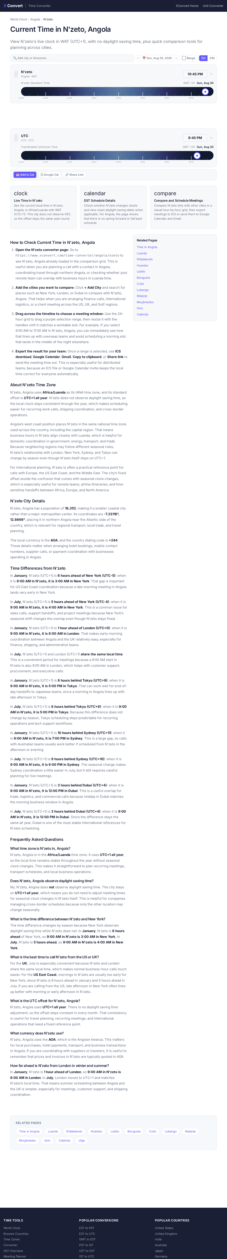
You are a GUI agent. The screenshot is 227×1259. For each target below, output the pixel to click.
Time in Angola (147, 247)
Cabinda (142, 314)
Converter (11, 1245)
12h (203, 58)
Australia (161, 1245)
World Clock (18, 19)
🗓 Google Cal (50, 174)
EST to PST (86, 1228)
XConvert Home (187, 6)
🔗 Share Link (74, 174)
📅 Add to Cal (25, 174)
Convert (27, 5)
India (158, 1239)
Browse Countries (16, 1233)
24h (212, 58)
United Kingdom (166, 1233)
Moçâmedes (145, 302)
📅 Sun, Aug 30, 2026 (157, 58)
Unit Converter (213, 6)
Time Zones (12, 1239)
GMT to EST (87, 1239)
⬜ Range (188, 58)
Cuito (140, 283)
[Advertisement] (113, 116)
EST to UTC (87, 1233)
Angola (35, 19)
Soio (140, 308)
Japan (159, 1251)
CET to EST (87, 1251)
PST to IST (86, 1245)
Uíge (81, 1140)
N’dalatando (145, 259)
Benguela (143, 277)
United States (164, 1228)
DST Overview (13, 1251)
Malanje (142, 296)
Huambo (142, 265)
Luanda (142, 253)
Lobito (141, 271)
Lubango (143, 290)
